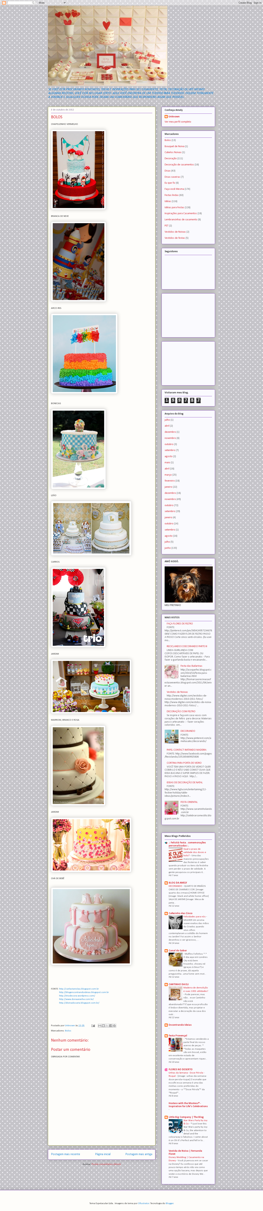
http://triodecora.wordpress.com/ (77, 996)
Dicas (168, 170)
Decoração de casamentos (179, 164)
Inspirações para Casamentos (181, 213)
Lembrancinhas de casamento (181, 219)
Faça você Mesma (174, 189)
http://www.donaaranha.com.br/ (76, 999)
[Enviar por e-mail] (100, 1026)
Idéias (168, 201)
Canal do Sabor (178, 950)
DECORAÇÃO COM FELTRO (181, 711)
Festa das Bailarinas (191, 666)
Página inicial (103, 1154)
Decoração (171, 158)
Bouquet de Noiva (174, 146)
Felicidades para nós (194, 916)
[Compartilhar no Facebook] (111, 1026)
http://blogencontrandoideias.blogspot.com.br (84, 992)
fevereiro (170, 480)
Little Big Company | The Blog (186, 1117)
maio (167, 462)
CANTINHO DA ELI (179, 984)
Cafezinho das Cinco (180, 913)
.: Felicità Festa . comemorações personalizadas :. (187, 844)
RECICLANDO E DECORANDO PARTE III (187, 646)
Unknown (174, 116)
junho (168, 548)
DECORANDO (188, 731)
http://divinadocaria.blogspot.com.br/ (79, 1003)
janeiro (168, 487)
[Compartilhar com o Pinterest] (114, 1026)
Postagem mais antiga (138, 1154)
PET (166, 225)
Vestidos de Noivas (175, 231)
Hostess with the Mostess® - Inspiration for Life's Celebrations (188, 1105)
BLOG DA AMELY (178, 882)
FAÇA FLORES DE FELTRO (180, 623)
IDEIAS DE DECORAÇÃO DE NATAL (185, 782)
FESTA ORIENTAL (189, 802)
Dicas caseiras (172, 177)
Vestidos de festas (175, 238)
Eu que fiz (170, 183)
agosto (169, 456)
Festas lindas (172, 195)
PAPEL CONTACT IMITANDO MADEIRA (186, 749)
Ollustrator (143, 1203)
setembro (170, 450)
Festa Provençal (178, 1035)
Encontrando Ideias (180, 1025)
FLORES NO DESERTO (181, 1069)
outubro (169, 444)
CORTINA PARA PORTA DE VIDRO (184, 763)
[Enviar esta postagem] (92, 1025)
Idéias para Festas (174, 207)
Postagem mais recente (65, 1154)
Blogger (169, 1203)
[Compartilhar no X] (107, 1026)
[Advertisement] (184, 314)
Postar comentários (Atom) (106, 1164)
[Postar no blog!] (103, 1026)
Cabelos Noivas (173, 152)
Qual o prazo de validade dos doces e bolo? (194, 852)
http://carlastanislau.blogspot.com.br (79, 989)
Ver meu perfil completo (178, 121)
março (168, 474)
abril (167, 425)
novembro (170, 438)
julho (167, 420)
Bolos (68, 1030)
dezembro (170, 432)
